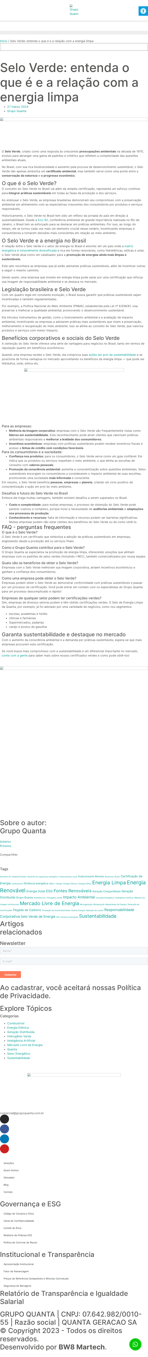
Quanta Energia (78, 910)
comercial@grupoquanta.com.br (22, 1113)
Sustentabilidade (97, 916)
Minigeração (99, 904)
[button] (74, 21)
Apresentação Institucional (19, 1264)
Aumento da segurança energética (42, 877)
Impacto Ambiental (79, 897)
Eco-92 (43, 220)
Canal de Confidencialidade (19, 1220)
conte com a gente (15, 655)
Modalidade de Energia (116, 904)
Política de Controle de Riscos (20, 1242)
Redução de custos (94, 910)
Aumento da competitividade (13, 877)
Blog (6, 1184)
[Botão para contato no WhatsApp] (135, 1344)
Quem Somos (11, 1170)
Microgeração (86, 904)
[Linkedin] (4, 1138)
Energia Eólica (85, 884)
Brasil (117, 877)
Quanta (12, 1049)
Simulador (9, 1177)
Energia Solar (35, 891)
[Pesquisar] (3, 54)
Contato (8, 1191)
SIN (57, 917)
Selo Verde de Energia (38, 916)
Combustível (15, 1023)
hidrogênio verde (54, 898)
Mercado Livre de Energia (49, 903)
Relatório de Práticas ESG (18, 1235)
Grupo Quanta (24, 897)
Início (3, 41)
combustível (17, 884)
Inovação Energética (105, 898)
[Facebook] (4, 1128)
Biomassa (109, 877)
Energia (59, 884)
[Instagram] (4, 1119)
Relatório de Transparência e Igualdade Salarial (64, 1297)
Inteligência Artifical (124, 898)
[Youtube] (4, 1148)
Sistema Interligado (69, 917)
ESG (49, 891)
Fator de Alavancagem (16, 1271)
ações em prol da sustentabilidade (112, 354)
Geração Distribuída (20, 1032)
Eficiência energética (36, 883)
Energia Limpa (109, 882)
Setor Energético (18, 1053)
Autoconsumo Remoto (91, 876)
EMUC (52, 884)
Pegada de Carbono (27, 910)
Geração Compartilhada (106, 891)
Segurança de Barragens (17, 1285)
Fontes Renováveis (73, 890)
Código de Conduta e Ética (19, 1213)
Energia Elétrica (70, 884)
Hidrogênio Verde (19, 1036)
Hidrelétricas (40, 898)
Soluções (9, 1163)
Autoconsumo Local (68, 877)
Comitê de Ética (12, 1228)
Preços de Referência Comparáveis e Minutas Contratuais (36, 1278)
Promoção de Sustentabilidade (56, 910)
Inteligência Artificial (21, 1040)
